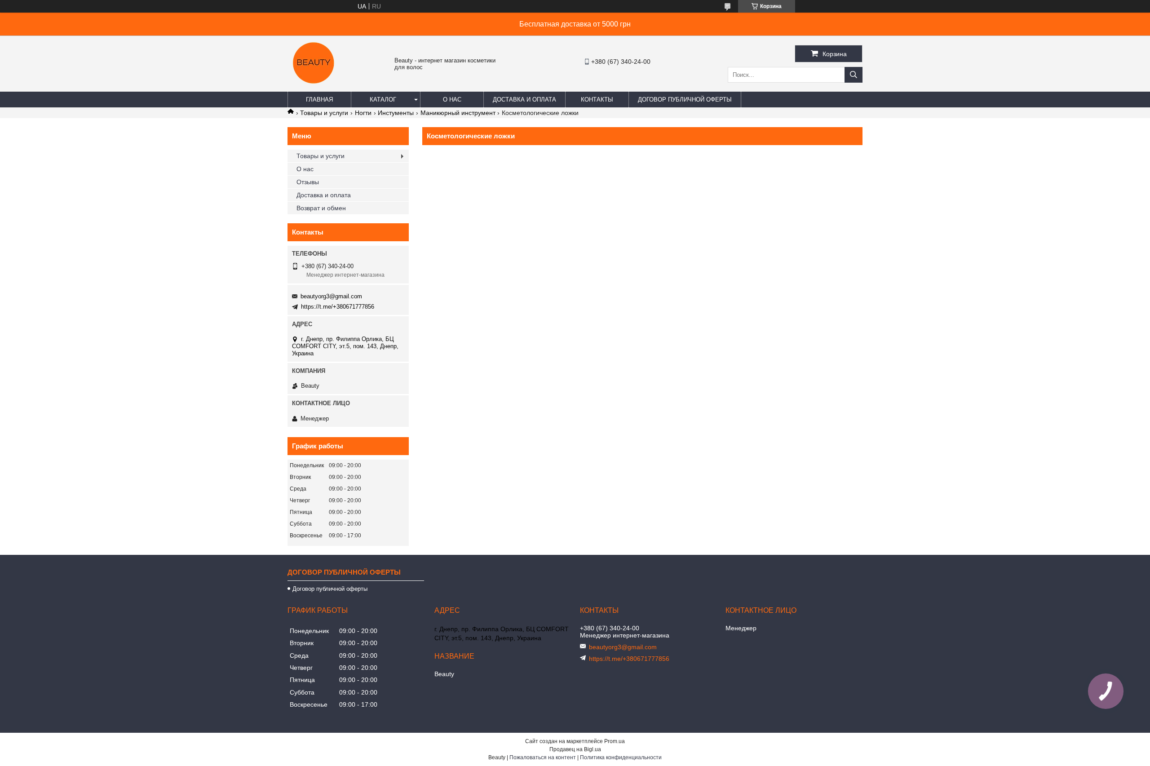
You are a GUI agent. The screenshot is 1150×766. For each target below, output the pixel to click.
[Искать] (853, 75)
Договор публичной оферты (685, 99)
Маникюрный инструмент (457, 112)
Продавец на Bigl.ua (575, 749)
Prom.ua (614, 741)
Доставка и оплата (524, 99)
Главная (319, 99)
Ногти (363, 112)
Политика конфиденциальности (621, 757)
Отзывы (307, 182)
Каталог (383, 99)
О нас (452, 99)
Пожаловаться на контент (542, 757)
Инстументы (396, 112)
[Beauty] (314, 87)
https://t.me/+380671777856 (337, 306)
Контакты (597, 99)
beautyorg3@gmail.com (331, 296)
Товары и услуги (324, 112)
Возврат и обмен (321, 208)
